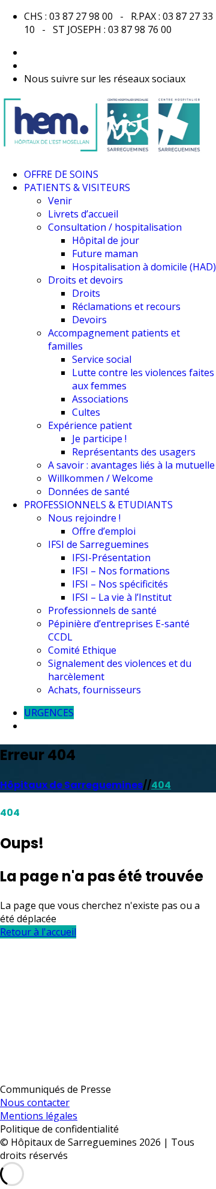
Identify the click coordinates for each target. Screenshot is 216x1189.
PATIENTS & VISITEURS (77, 187)
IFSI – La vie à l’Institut (122, 597)
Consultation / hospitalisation (115, 227)
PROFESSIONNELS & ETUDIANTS (98, 504)
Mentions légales (38, 1115)
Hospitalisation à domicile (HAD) (144, 266)
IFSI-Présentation (111, 557)
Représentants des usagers (134, 451)
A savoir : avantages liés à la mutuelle (131, 465)
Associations (100, 399)
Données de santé (89, 491)
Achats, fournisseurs (94, 689)
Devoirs (89, 319)
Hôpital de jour (105, 240)
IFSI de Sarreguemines (98, 544)
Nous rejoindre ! (84, 518)
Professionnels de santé (102, 610)
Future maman (105, 253)
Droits (86, 293)
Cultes (86, 412)
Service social (101, 359)
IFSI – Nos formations (121, 570)
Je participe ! (99, 438)
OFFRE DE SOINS (61, 174)
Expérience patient (90, 425)
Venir (60, 200)
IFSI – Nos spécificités (120, 584)
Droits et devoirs (85, 280)
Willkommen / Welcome (100, 478)
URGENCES (49, 712)
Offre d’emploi (104, 531)
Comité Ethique (82, 650)
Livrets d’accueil (83, 213)
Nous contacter (35, 1102)
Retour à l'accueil (38, 931)
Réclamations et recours (126, 306)
